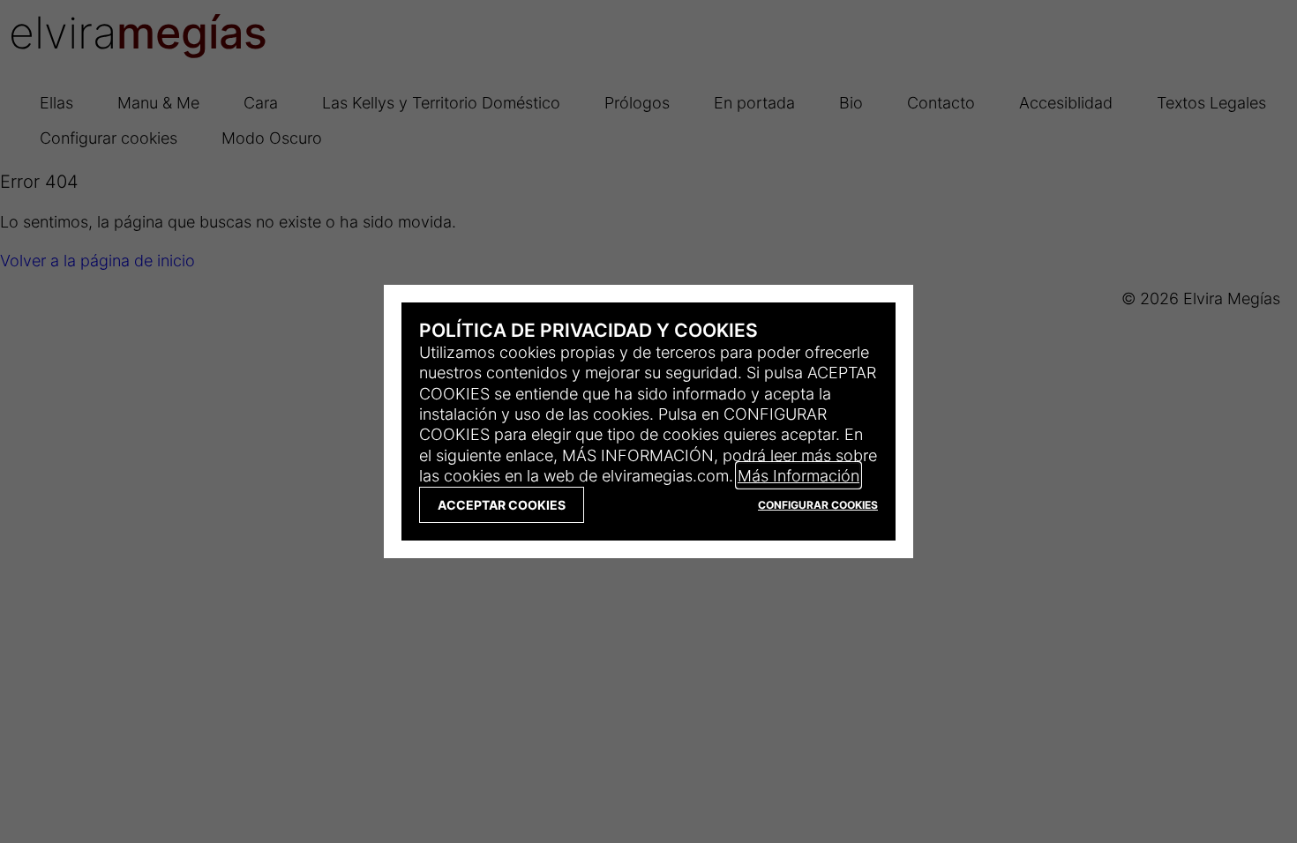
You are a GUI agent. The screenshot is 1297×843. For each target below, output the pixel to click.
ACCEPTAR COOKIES (502, 504)
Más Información (798, 475)
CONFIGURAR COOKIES (818, 504)
